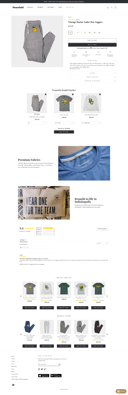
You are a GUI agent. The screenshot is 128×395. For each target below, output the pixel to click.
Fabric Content (92, 77)
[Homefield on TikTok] (45, 369)
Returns (13, 371)
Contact (13, 361)
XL (85, 32)
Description (92, 60)
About (12, 356)
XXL (90, 32)
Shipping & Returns (92, 81)
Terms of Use (14, 376)
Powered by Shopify (64, 389)
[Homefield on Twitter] (42, 369)
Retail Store (14, 366)
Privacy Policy (14, 374)
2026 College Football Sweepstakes (19, 379)
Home (69, 17)
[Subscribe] (59, 364)
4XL (99, 32)
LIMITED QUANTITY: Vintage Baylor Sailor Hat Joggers (32, 264)
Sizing (92, 73)
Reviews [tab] (22, 240)
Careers (13, 358)
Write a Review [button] (103, 228)
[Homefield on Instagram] (39, 369)
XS (70, 32)
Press (12, 369)
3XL (95, 32)
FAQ (12, 364)
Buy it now (92, 44)
